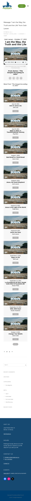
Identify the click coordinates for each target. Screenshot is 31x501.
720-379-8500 (8, 459)
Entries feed (8, 396)
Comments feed (9, 399)
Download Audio (15, 67)
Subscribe (6, 473)
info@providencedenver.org (12, 457)
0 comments (21, 33)
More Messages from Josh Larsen (14, 66)
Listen (15, 111)
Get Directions (7, 434)
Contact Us (6, 463)
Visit (21, 6)
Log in (7, 393)
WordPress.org (9, 402)
